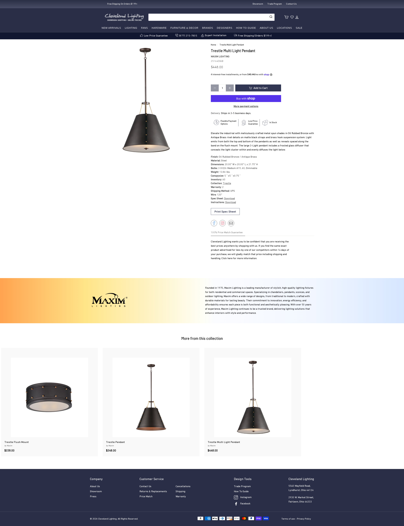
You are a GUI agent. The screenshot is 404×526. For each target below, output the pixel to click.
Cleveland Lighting (107, 519)
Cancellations (183, 486)
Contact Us (145, 486)
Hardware (159, 28)
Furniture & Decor (184, 28)
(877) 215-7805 (188, 36)
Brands (207, 28)
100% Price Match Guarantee (227, 232)
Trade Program (242, 486)
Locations (284, 28)
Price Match (146, 496)
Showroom (96, 491)
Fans (144, 28)
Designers (224, 28)
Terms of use (288, 519)
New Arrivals (111, 28)
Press (93, 496)
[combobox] (211, 17)
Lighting (131, 28)
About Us (266, 28)
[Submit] (270, 17)
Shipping (180, 491)
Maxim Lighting (220, 56)
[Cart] (286, 17)
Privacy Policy (304, 519)
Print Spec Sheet (225, 211)
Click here (226, 258)
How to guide (246, 28)
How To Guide (241, 491)
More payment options (246, 106)
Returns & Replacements (153, 491)
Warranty (181, 496)
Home (213, 45)
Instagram (246, 497)
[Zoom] (145, 100)
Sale (299, 28)
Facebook (245, 503)
